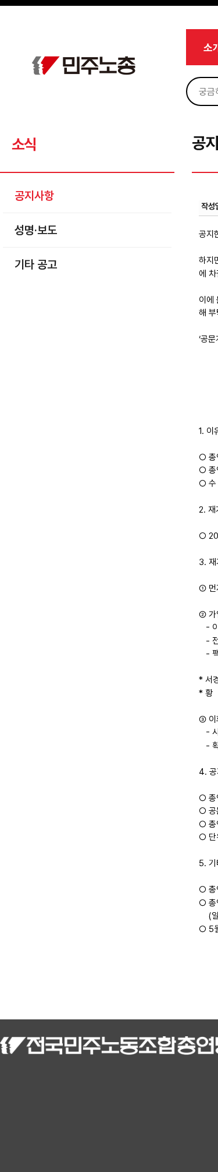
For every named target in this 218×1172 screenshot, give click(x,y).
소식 (23, 144)
